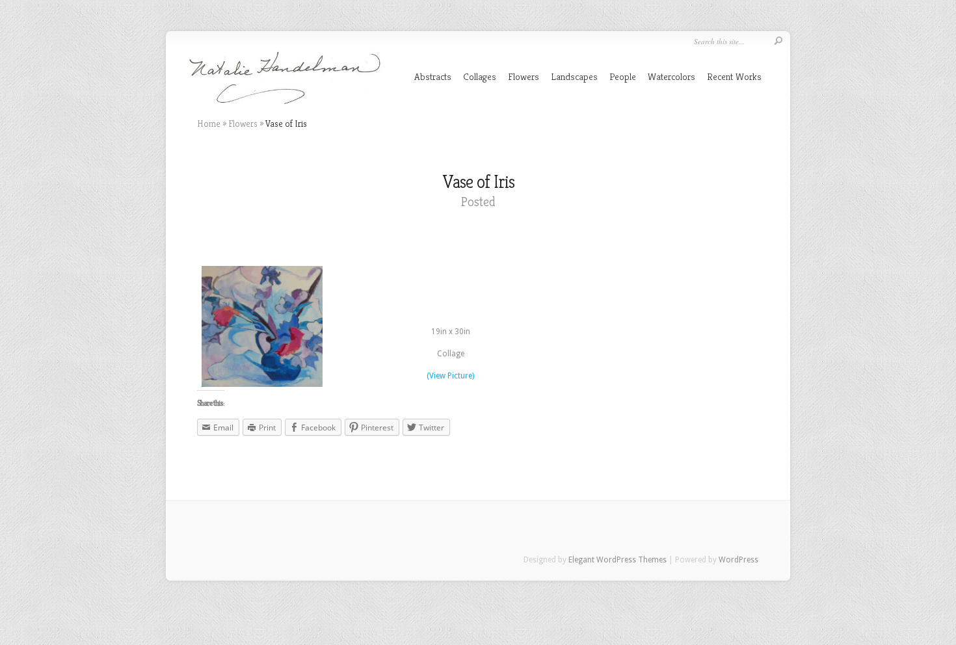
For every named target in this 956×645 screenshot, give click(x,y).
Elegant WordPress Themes (617, 559)
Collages (479, 76)
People (622, 76)
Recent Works (734, 76)
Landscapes (574, 76)
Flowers (523, 76)
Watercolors (671, 76)
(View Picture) (450, 375)
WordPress (738, 559)
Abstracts (432, 76)
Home (208, 123)
